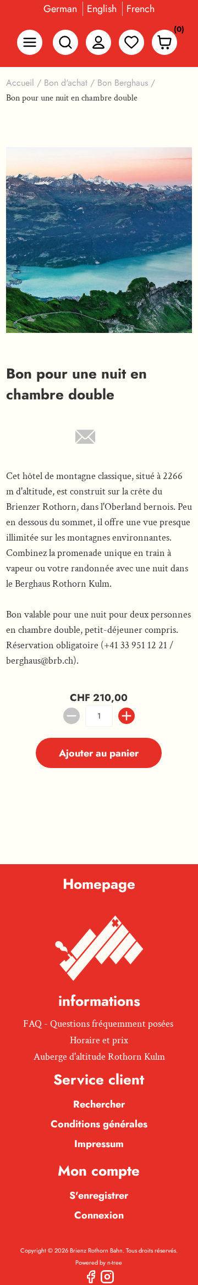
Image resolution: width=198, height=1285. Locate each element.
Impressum (99, 1144)
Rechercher (99, 1104)
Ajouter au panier (99, 753)
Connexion (99, 1215)
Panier (176, 32)
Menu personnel (98, 42)
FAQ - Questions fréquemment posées (98, 1023)
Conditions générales (99, 1124)
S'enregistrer (98, 1195)
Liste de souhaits (131, 42)
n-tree (114, 1262)
